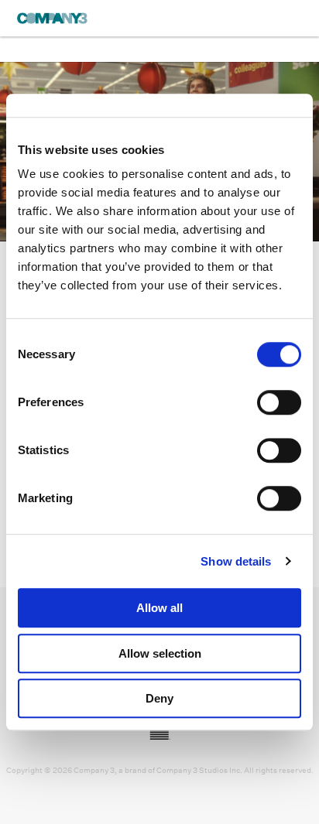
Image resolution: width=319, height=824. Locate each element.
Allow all (159, 607)
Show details (236, 561)
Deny (159, 698)
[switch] (279, 402)
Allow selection (159, 653)
